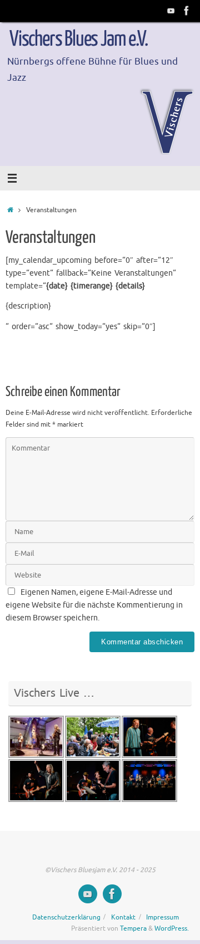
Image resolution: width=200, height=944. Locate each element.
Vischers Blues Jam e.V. (78, 40)
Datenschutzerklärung (66, 917)
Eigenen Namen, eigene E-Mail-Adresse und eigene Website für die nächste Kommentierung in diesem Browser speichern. (94, 605)
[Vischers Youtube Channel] (171, 10)
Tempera (133, 928)
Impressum (162, 917)
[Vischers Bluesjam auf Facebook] (186, 10)
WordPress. (171, 928)
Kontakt (123, 917)
